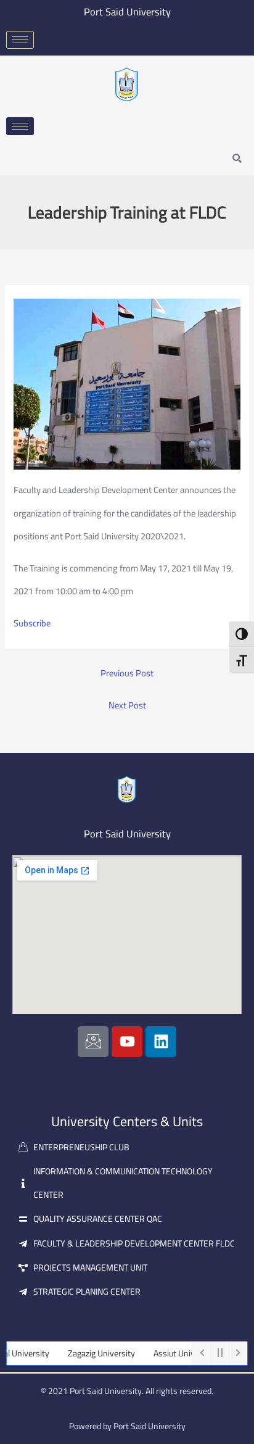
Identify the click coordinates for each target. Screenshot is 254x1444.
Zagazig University (91, 1353)
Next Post (127, 705)
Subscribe (32, 623)
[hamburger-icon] (20, 40)
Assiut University (175, 1353)
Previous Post (127, 673)
